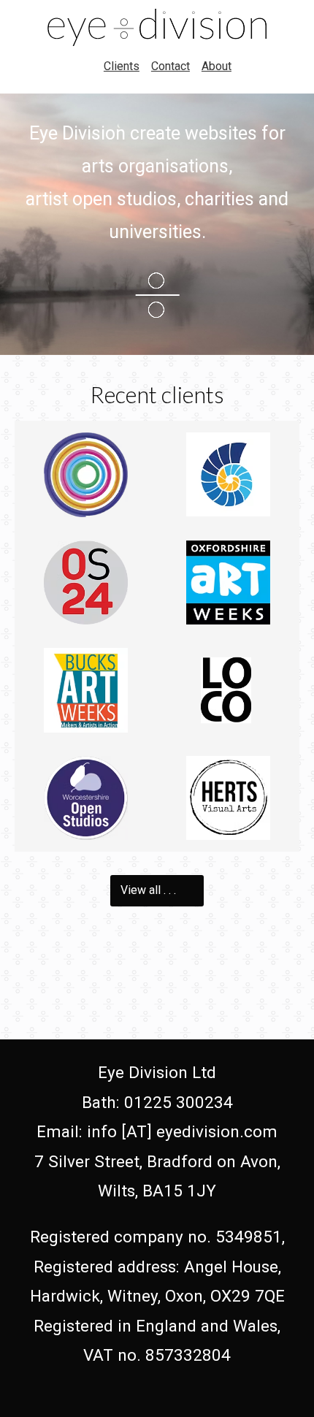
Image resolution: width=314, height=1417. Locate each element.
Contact (170, 66)
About (216, 66)
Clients (121, 66)
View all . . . (149, 890)
